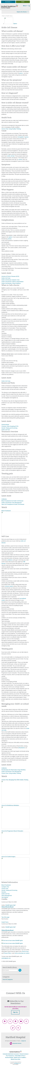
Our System (8, 1)
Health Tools (5, 922)
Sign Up (15, 1012)
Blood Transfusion (6, 885)
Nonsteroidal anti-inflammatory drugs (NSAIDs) (14, 769)
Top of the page (5, 917)
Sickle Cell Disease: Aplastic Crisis (10, 280)
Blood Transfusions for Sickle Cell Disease (12, 500)
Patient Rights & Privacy (20, 1055)
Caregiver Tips (5, 886)
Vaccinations (5, 897)
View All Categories (8, 979)
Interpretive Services (17, 1043)
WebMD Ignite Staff (10, 927)
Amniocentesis (5, 424)
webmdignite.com (6, 958)
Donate (22, 1)
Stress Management (7, 895)
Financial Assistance (24, 1054)
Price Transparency (10, 1055)
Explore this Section (22, 11)
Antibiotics (4, 499)
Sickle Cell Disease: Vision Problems (11, 283)
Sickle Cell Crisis (6, 278)
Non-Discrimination (9, 1057)
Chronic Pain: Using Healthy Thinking (11, 129)
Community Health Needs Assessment (11, 1054)
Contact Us (23, 1040)
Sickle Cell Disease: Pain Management (12, 502)
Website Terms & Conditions (20, 1057)
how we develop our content (22, 953)
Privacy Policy (7, 953)
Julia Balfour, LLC (17, 1063)
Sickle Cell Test (5, 893)
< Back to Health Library (7, 15)
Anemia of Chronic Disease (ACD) (10, 276)
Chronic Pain (5, 888)
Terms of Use (25, 951)
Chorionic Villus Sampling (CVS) (10, 426)
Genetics (4, 892)
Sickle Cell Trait (6, 429)
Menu (25, 5)
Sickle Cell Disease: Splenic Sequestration (13, 281)
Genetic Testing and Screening (9, 428)
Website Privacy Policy (15, 1059)
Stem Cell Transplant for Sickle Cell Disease (13, 504)
